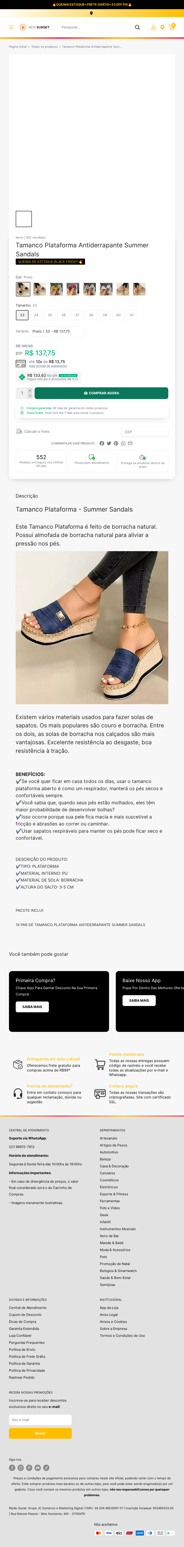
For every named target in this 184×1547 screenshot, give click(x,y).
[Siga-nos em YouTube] (38, 1468)
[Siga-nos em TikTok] (46, 1468)
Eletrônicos (109, 1187)
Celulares (107, 1173)
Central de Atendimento (28, 1308)
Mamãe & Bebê (112, 1243)
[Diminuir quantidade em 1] (30, 396)
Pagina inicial (18, 46)
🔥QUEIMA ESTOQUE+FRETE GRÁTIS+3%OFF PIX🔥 (92, 4)
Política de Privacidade (27, 1370)
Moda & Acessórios (115, 1250)
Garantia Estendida (24, 1328)
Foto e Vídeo (110, 1208)
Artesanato (108, 1138)
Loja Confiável (20, 1335)
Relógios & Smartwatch (118, 1271)
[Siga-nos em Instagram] (21, 1468)
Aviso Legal (109, 1314)
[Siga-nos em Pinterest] (29, 1468)
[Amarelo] (56, 289)
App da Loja (109, 1308)
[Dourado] (123, 289)
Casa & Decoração (114, 1166)
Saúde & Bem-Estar (115, 1278)
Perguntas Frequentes (27, 1342)
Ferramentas (110, 1201)
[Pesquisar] (137, 27)
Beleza (105, 1159)
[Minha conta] (153, 27)
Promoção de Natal (115, 1264)
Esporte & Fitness (114, 1194)
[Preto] (23, 289)
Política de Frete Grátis (27, 1356)
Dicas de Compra (22, 1321)
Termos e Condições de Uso (122, 1335)
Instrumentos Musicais (118, 1229)
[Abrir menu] (11, 27)
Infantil (105, 1222)
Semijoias (107, 1285)
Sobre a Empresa (113, 1328)
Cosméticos (109, 1180)
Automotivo (109, 1152)
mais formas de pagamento (48, 366)
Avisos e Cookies (113, 1321)
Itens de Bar (109, 1236)
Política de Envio (22, 1349)
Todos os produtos (44, 46)
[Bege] (89, 289)
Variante (22, 331)
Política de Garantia (24, 1363)
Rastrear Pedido (22, 1377)
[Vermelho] (73, 289)
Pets (103, 1257)
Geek (104, 1215)
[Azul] (40, 289)
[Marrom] (139, 289)
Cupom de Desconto (25, 1314)
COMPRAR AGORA (104, 393)
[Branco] (106, 289)
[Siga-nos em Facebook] (12, 1468)
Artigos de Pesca (113, 1145)
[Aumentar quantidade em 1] (30, 390)
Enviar (40, 1433)
